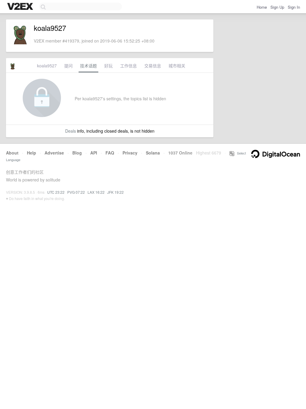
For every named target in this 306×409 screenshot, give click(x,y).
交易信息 (152, 66)
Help (31, 153)
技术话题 (88, 66)
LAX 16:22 (96, 192)
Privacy (130, 153)
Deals (70, 131)
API (93, 153)
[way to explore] (21, 7)
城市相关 (177, 66)
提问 (68, 66)
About (12, 153)
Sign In (294, 7)
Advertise (54, 153)
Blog (77, 153)
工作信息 (128, 66)
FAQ (109, 153)
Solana (153, 153)
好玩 (108, 66)
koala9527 (47, 66)
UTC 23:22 (56, 192)
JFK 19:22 (115, 192)
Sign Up (277, 7)
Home (262, 7)
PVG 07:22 (76, 192)
